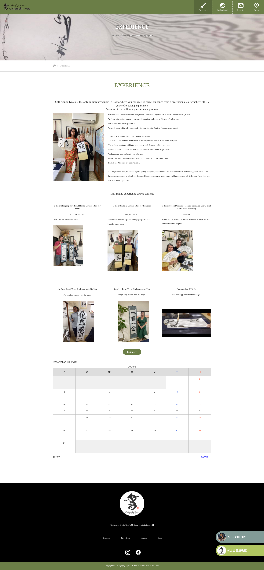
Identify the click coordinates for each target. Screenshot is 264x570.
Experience (106, 538)
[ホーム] (54, 61)
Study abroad (222, 10)
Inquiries (240, 10)
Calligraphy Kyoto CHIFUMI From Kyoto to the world (137, 566)
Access (256, 10)
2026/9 (204, 457)
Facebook (136, 552)
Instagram (126, 552)
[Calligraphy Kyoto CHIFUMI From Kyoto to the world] (20, 7)
